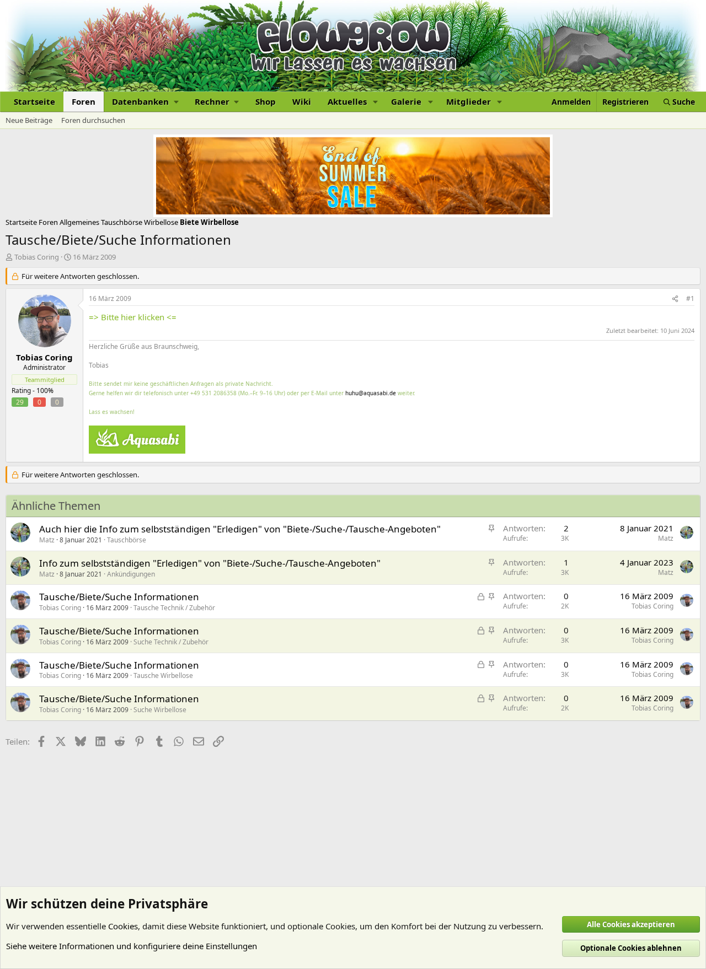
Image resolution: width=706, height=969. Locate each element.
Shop (265, 101)
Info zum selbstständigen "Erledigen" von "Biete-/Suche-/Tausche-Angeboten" (210, 563)
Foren (83, 101)
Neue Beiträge (29, 120)
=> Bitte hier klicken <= (132, 316)
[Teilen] (675, 299)
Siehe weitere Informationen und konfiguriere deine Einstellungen (131, 945)
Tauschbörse (126, 540)
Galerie (406, 101)
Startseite (34, 101)
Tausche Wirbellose (163, 675)
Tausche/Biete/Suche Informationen (119, 596)
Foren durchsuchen (93, 120)
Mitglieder (468, 101)
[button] (145, 101)
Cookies (123, 926)
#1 (690, 298)
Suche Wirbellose (159, 709)
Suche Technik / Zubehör (170, 642)
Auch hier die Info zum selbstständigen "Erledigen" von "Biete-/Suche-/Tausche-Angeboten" (240, 529)
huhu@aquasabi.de (370, 393)
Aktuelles (347, 101)
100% (45, 390)
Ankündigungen (131, 574)
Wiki (301, 101)
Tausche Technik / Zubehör (174, 607)
